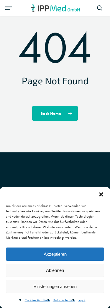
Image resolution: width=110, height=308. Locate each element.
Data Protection (64, 300)
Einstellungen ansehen (55, 286)
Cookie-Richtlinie (37, 300)
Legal (81, 300)
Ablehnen (55, 270)
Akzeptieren (55, 254)
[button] (101, 194)
